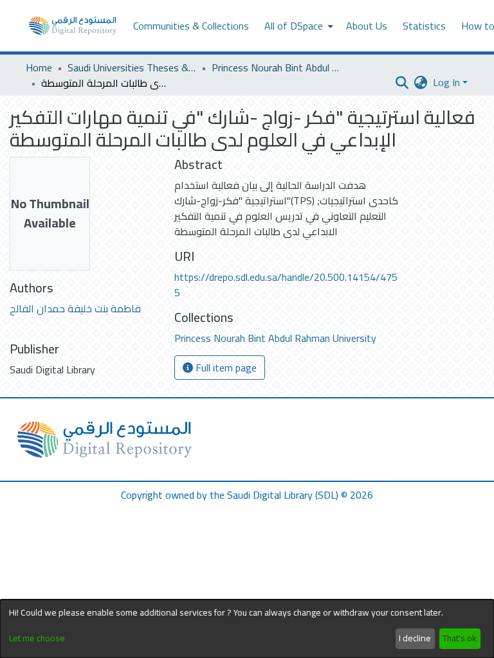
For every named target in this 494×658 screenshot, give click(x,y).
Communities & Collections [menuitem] (191, 25)
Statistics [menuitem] (424, 25)
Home (39, 67)
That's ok (460, 638)
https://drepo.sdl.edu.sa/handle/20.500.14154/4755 (286, 284)
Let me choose (37, 638)
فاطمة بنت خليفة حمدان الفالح (75, 308)
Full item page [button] (225, 367)
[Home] (72, 26)
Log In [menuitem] (446, 82)
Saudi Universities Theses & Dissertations (132, 67)
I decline (415, 638)
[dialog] (247, 629)
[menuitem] (297, 25)
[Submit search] (402, 82)
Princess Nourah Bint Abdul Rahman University (276, 67)
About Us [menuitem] (366, 25)
